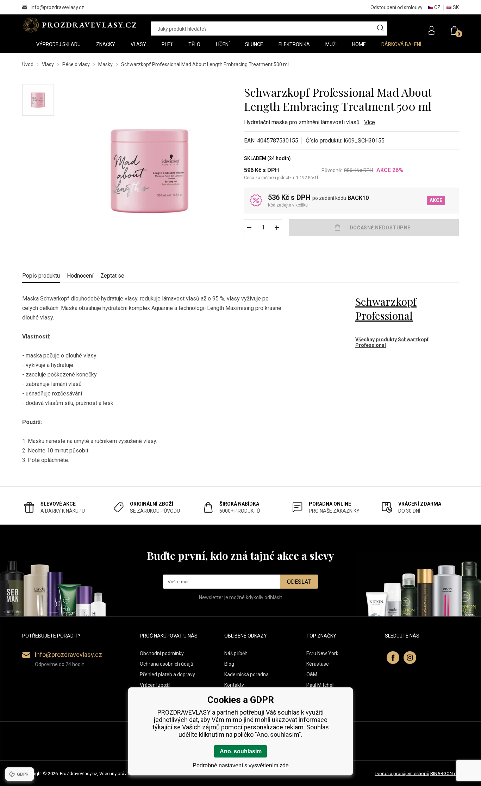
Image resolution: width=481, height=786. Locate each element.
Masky (105, 64)
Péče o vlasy (76, 64)
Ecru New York (322, 653)
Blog (229, 664)
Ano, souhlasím (241, 751)
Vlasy (48, 64)
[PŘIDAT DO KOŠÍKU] (374, 227)
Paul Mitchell (320, 685)
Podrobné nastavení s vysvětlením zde (241, 765)
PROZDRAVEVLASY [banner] (79, 25)
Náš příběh (236, 653)
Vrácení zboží (155, 685)
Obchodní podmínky (162, 653)
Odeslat (299, 581)
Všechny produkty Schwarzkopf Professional (392, 342)
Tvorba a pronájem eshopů (402, 773)
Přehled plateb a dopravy (167, 674)
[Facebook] (393, 657)
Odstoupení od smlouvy (396, 7)
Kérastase (317, 664)
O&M (311, 674)
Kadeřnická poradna (246, 674)
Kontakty (234, 685)
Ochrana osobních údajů (166, 664)
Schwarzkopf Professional (386, 308)
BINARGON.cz (444, 773)
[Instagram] (410, 657)
